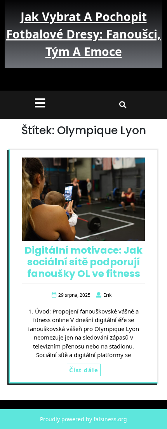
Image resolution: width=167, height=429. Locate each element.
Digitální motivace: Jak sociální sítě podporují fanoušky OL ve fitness (83, 261)
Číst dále (83, 370)
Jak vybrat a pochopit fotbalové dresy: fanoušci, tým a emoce (83, 34)
